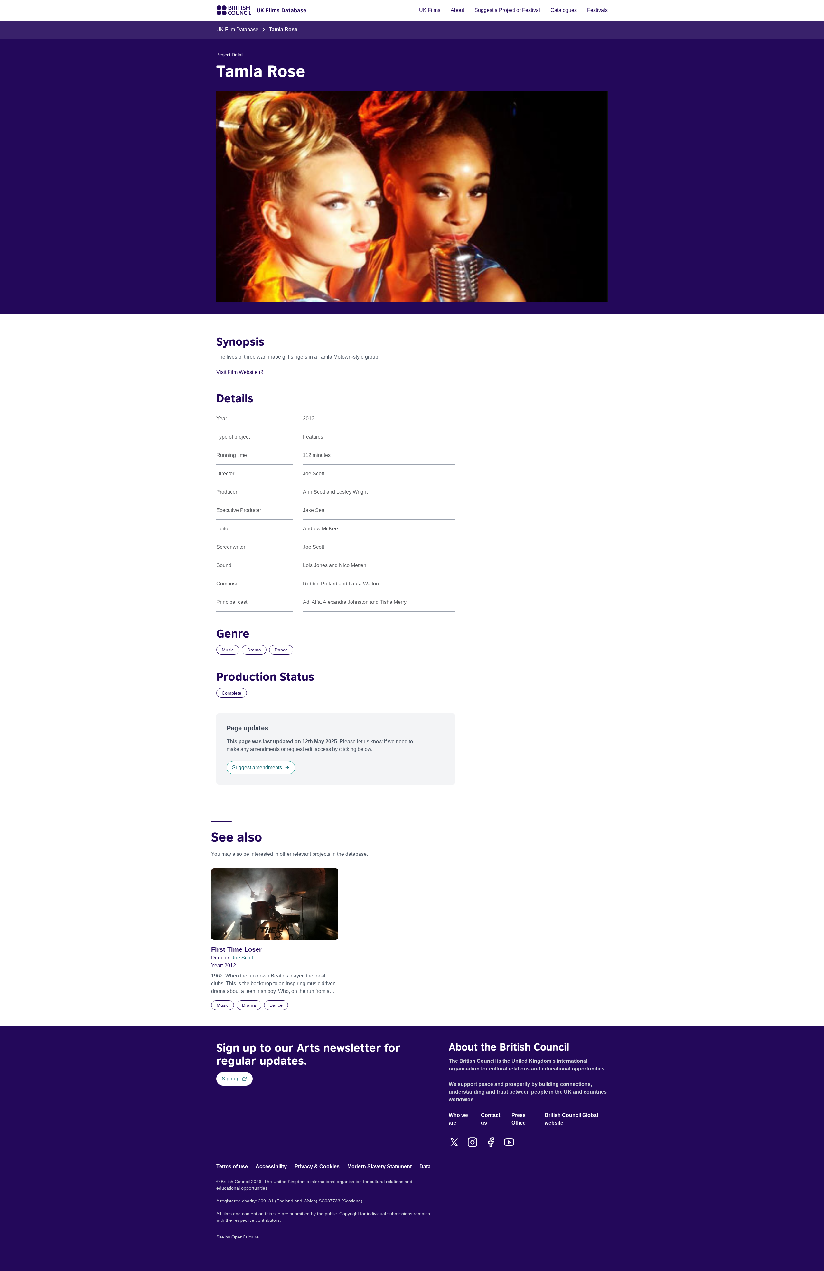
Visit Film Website (237, 372)
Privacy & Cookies (317, 1166)
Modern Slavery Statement (379, 1166)
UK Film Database (237, 29)
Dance (281, 649)
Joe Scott (242, 957)
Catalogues (563, 10)
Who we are (458, 1119)
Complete (231, 693)
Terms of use (232, 1166)
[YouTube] (509, 1142)
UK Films (429, 10)
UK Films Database (281, 10)
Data (425, 1166)
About (457, 10)
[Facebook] (490, 1142)
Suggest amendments (257, 767)
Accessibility (271, 1166)
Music (228, 649)
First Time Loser (236, 949)
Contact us (490, 1119)
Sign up (230, 1078)
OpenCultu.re (245, 1236)
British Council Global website (571, 1119)
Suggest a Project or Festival (507, 10)
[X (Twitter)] (454, 1142)
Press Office (518, 1119)
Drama (254, 649)
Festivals (597, 10)
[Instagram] (472, 1142)
